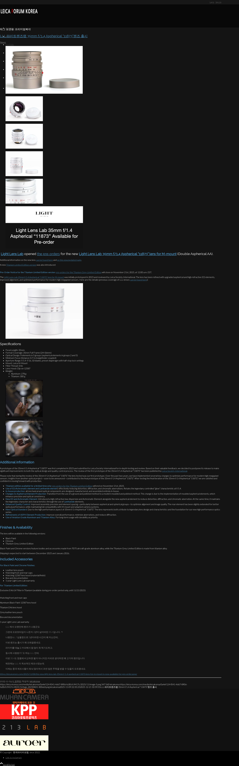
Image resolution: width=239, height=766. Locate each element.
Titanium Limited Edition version (21, 264)
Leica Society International (174, 471)
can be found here (44, 260)
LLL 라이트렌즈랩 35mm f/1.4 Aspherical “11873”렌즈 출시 (44, 36)
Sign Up (218, 2)
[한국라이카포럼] (20, 17)
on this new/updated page (69, 260)
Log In (212, 2)
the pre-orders (48, 254)
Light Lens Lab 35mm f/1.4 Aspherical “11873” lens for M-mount (34, 277)
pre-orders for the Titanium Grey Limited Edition (78, 272)
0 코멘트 (17, 681)
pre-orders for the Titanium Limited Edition (72, 485)
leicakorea (35, 681)
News (3, 42)
